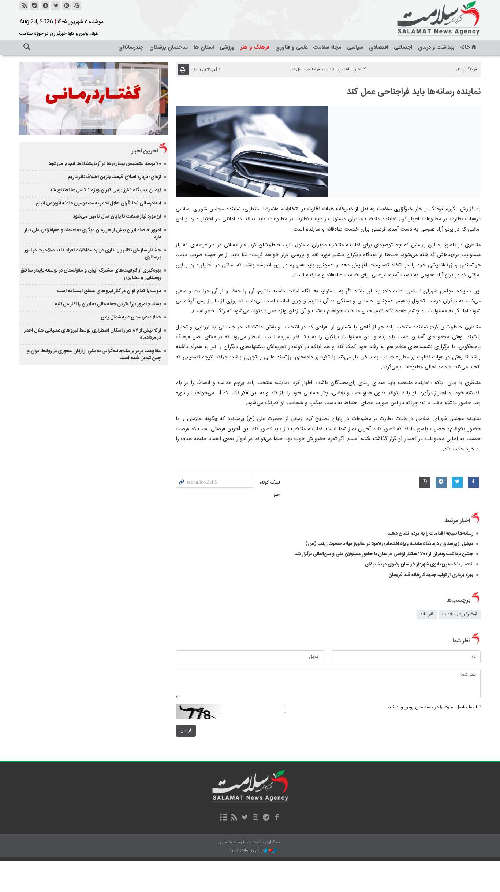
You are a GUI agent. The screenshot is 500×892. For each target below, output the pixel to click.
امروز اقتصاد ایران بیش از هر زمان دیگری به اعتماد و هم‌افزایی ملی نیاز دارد (93, 233)
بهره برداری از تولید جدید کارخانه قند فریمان (430, 575)
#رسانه (426, 614)
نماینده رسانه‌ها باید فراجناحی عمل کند (414, 92)
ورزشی (227, 47)
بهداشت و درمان (436, 47)
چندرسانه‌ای (130, 47)
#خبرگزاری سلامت (459, 614)
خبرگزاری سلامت (422, 18)
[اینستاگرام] (66, 5)
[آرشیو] (223, 817)
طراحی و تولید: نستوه (247, 851)
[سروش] (45, 5)
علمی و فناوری (291, 47)
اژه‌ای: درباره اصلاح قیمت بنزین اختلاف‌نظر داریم (114, 177)
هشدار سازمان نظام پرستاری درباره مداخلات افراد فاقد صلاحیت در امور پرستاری (93, 253)
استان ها (204, 47)
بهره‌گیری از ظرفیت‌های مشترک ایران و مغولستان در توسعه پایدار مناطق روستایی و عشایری (90, 273)
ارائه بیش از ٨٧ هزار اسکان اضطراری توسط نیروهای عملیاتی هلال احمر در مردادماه (92, 334)
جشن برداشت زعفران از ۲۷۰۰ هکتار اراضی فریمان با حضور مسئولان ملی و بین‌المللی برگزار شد (384, 554)
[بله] (34, 5)
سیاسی (355, 47)
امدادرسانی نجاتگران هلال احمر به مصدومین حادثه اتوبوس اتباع (98, 203)
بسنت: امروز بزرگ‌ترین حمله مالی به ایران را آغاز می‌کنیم (107, 304)
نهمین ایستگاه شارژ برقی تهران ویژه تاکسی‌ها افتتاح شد (105, 190)
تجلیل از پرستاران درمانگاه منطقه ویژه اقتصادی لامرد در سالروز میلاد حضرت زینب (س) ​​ (389, 544)
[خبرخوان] (23, 5)
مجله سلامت (327, 47)
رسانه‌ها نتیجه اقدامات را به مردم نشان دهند (430, 534)
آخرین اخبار (144, 151)
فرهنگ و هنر (254, 47)
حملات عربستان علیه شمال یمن (131, 317)
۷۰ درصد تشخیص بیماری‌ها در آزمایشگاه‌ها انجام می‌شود (105, 164)
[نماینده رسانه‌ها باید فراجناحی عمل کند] (252, 151)
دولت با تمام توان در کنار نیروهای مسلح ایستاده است (109, 291)
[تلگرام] (265, 817)
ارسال (185, 730)
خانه (465, 47)
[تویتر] (55, 5)
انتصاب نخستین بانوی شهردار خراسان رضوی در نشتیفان (419, 564)
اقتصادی (378, 47)
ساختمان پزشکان (168, 47)
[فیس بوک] (276, 817)
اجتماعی (403, 47)
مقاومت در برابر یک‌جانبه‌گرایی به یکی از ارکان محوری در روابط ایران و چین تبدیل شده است (94, 354)
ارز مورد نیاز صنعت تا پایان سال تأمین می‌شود (117, 217)
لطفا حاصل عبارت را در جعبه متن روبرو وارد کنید (434, 707)
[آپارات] (76, 5)
